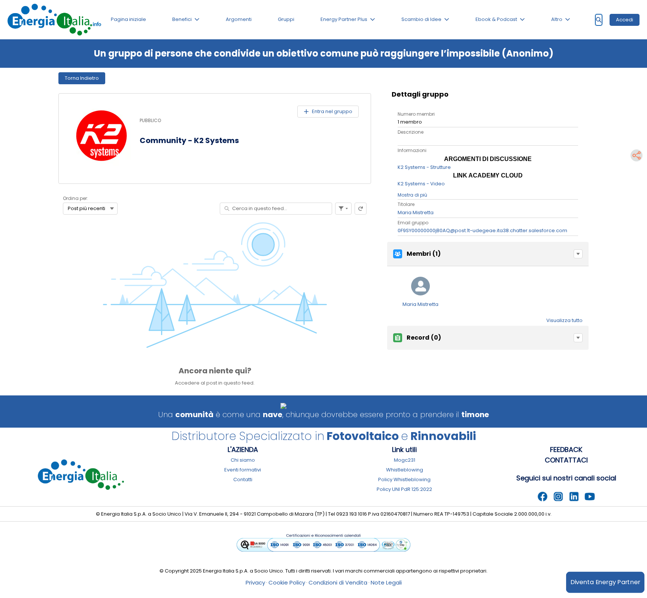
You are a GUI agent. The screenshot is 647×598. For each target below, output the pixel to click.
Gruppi (286, 19)
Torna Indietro (82, 78)
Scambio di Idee (421, 19)
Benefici (182, 19)
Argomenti (239, 19)
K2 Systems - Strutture (424, 167)
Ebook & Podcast (496, 19)
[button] (578, 253)
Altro (556, 19)
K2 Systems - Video (421, 183)
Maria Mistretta (416, 212)
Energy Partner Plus (344, 19)
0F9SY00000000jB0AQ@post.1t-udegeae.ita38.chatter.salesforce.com (482, 230)
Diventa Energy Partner (605, 582)
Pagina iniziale (128, 19)
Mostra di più (412, 195)
